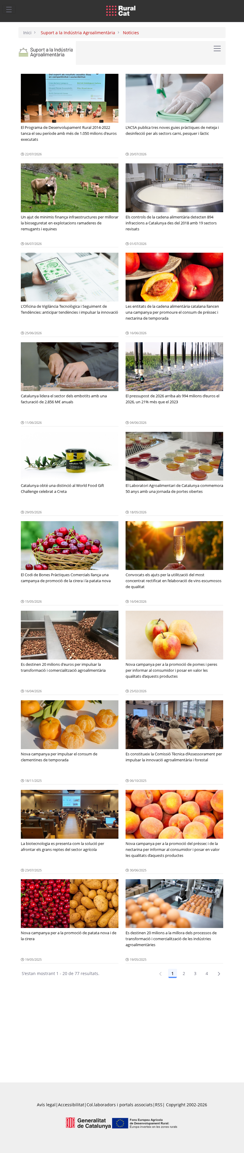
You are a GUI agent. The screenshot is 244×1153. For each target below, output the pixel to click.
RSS (158, 1104)
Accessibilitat (71, 1104)
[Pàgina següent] (219, 973)
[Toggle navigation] (8, 9)
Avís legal (46, 1104)
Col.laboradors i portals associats (120, 1104)
